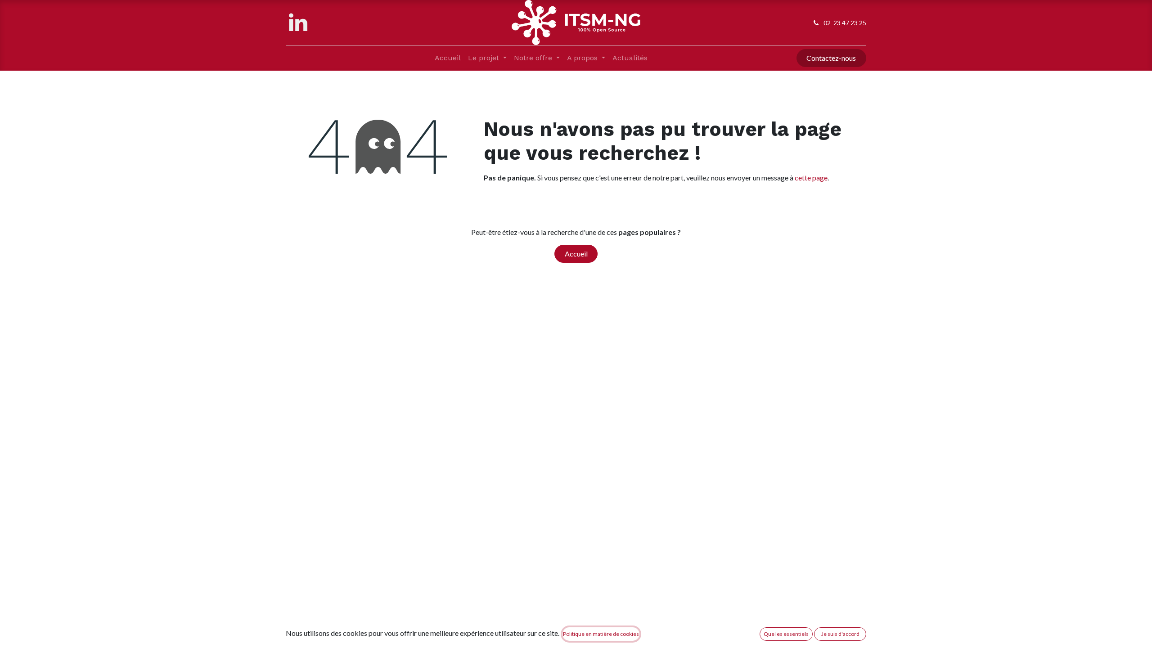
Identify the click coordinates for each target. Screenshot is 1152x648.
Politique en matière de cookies (601, 633)
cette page (811, 177)
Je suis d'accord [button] (840, 633)
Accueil (576, 253)
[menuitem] (447, 58)
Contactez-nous (831, 58)
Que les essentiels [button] (786, 633)
